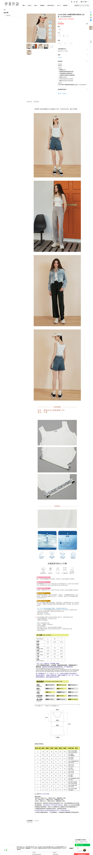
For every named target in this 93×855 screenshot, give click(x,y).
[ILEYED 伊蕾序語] (12, 3)
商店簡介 (34, 852)
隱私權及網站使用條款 (36, 854)
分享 (60, 93)
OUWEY (60, 57)
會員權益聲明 (55, 854)
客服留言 (54, 852)
